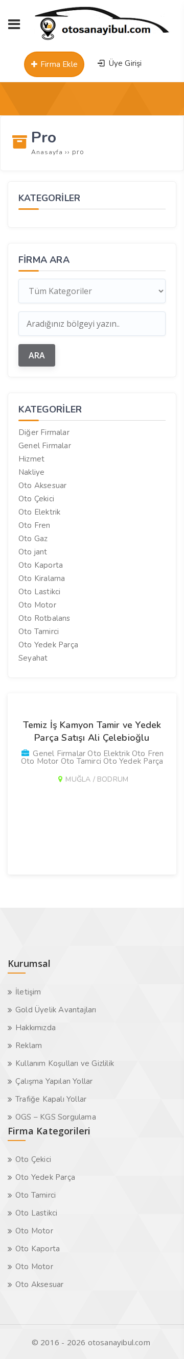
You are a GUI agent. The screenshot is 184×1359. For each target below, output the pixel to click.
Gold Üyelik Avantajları (56, 1010)
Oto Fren (34, 525)
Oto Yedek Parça (48, 645)
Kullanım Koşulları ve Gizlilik (64, 1063)
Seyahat (33, 658)
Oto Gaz (33, 538)
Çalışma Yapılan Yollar (54, 1081)
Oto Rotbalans (44, 618)
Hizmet (31, 459)
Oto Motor (37, 605)
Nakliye (31, 472)
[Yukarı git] (161, 1336)
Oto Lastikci (39, 592)
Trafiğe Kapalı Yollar (50, 1099)
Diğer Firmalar (44, 432)
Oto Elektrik (39, 512)
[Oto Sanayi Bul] (102, 40)
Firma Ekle (58, 64)
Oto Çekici (36, 499)
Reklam (28, 1045)
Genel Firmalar (44, 446)
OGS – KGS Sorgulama (55, 1117)
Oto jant (33, 552)
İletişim (28, 992)
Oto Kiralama (41, 578)
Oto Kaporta (40, 565)
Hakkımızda (35, 1028)
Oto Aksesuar (42, 485)
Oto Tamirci (38, 631)
